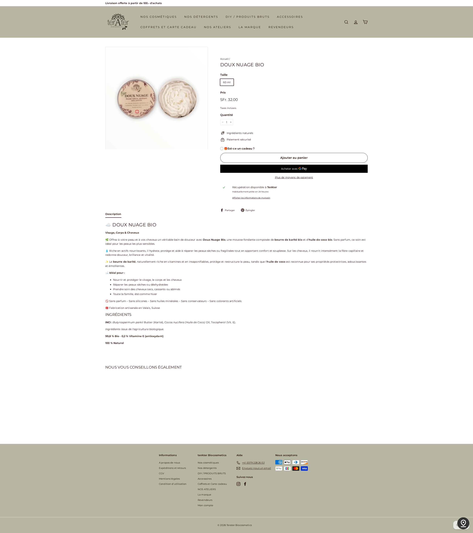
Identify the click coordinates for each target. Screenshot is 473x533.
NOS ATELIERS (217, 27)
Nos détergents (201, 16)
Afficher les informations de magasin (251, 197)
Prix (223, 92)
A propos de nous (169, 462)
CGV (161, 473)
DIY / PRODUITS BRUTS (248, 16)
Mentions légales (169, 478)
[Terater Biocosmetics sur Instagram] (238, 484)
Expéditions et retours (172, 467)
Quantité (226, 115)
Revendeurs (281, 27)
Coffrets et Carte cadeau (168, 27)
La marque (250, 27)
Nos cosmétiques (158, 16)
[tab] (113, 215)
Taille (224, 75)
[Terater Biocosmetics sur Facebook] (245, 484)
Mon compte (205, 505)
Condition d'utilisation (172, 483)
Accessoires (290, 16)
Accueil (224, 58)
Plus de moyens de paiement (294, 177)
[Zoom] (157, 98)
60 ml (227, 82)
